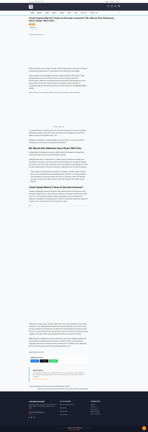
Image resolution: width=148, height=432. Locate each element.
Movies (62, 13)
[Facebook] (108, 6)
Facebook (34, 361)
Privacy (117, 1)
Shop (75, 13)
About (107, 1)
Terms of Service (95, 413)
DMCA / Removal (95, 411)
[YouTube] (119, 6)
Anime (47, 13)
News (69, 13)
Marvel (39, 13)
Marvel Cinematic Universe (67, 404)
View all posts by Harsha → (41, 379)
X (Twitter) (44, 361)
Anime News (63, 407)
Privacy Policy (94, 409)
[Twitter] (112, 6)
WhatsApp (53, 361)
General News (64, 414)
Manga (54, 13)
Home (32, 13)
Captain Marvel (36, 352)
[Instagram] (115, 6)
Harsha (34, 27)
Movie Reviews (64, 411)
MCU (42, 352)
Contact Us (94, 13)
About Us (84, 13)
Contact (112, 1)
